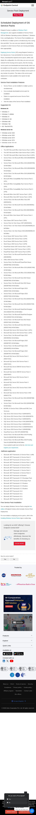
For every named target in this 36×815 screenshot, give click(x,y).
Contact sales (29, 696)
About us (5, 689)
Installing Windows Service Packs (11, 520)
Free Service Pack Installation (11, 505)
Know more (19, 549)
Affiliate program (8, 696)
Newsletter (19, 696)
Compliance (7, 692)
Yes (9, 799)
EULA (12, 689)
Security (30, 689)
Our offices (18, 699)
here (9, 807)
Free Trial (18, 15)
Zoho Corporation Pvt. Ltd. (17, 713)
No (9, 802)
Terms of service (21, 689)
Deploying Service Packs (8, 52)
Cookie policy (28, 692)
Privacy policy (17, 692)
